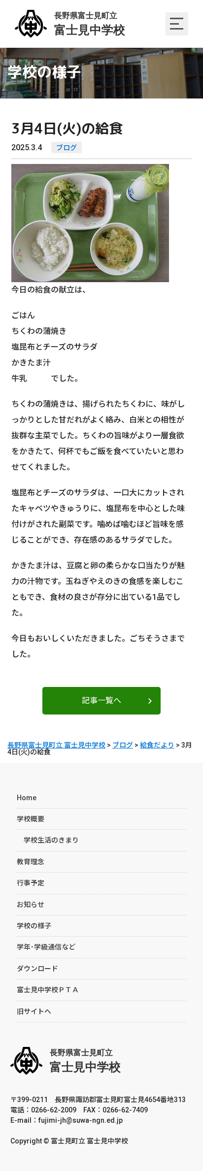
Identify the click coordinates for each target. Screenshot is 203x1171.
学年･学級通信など (46, 947)
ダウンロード (37, 969)
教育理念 (30, 862)
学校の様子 (34, 926)
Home (26, 798)
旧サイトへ (34, 1011)
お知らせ (30, 905)
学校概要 (30, 819)
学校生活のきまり (48, 840)
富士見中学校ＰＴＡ (48, 990)
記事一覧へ (101, 700)
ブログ (66, 148)
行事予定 (30, 883)
